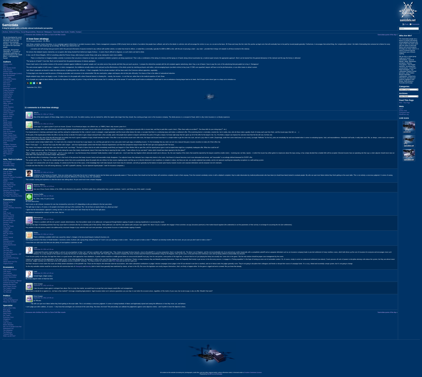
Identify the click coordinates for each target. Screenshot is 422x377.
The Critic (6, 248)
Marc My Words (8, 233)
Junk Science (7, 323)
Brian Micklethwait (9, 75)
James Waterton (8, 107)
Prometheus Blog (8, 165)
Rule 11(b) (115, 261)
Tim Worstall (7, 256)
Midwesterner (7, 118)
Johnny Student (8, 113)
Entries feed (403, 110)
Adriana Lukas (7, 64)
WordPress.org (404, 114)
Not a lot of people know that (12, 326)
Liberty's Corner (8, 179)
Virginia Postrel (8, 263)
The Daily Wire (8, 250)
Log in (401, 109)
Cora (4, 211)
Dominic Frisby (8, 222)
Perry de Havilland (9, 131)
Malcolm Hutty (7, 116)
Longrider (6, 230)
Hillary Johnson (8, 103)
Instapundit (6, 228)
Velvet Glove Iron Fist (10, 261)
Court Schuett (7, 81)
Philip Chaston (7, 133)
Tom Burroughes (8, 148)
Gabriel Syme (7, 96)
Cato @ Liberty (8, 171)
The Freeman (7, 290)
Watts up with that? (9, 336)
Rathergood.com (8, 328)
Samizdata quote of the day (387, 35)
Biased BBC (7, 311)
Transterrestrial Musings (11, 258)
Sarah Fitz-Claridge (9, 139)
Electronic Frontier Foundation (12, 177)
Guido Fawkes (7, 298)
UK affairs (46, 41)
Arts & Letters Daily (9, 308)
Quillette (5, 239)
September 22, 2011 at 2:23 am (44, 124)
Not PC (5, 235)
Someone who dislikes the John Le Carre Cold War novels (45, 35)
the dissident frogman (10, 146)
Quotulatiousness (8, 241)
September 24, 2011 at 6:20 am (44, 273)
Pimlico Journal (8, 186)
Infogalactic (7, 319)
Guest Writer (7, 98)
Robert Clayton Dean (9, 135)
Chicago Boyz (7, 206)
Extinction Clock (8, 317)
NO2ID (5, 181)
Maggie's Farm (8, 232)
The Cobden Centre (9, 288)
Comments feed (404, 112)
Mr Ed (5, 120)
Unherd (5, 260)
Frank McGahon (8, 92)
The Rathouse (7, 332)
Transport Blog (8, 334)
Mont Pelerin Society (9, 286)
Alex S (5, 66)
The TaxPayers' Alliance (10, 194)
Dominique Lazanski (9, 88)
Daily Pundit (7, 213)
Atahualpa (219, 374)
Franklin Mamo (8, 94)
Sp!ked (5, 247)
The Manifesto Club (9, 192)
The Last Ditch (8, 252)
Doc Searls (6, 315)
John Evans (7, 109)
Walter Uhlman (8, 152)
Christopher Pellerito (9, 79)
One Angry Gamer (9, 164)
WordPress (210, 374)
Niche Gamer (7, 162)
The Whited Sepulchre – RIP (12, 254)
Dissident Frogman (9, 220)
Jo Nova (5, 321)
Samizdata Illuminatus (10, 137)
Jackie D (6, 105)
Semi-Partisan (7, 243)
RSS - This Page (404, 103)
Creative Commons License (253, 372)
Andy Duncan (7, 70)
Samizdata (10, 25)
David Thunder (7, 175)
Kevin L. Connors (8, 114)
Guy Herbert (7, 101)
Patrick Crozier (8, 127)
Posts (406, 24)
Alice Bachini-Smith (9, 68)
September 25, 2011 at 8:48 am (44, 298)
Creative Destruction (9, 277)
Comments (415, 24)
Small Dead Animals (9, 245)
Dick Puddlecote (8, 218)
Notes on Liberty (8, 183)
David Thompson (8, 217)
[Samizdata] (211, 11)
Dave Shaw (6, 85)
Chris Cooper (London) (34, 41)
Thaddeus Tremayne (9, 144)
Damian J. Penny (8, 215)
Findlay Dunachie (8, 90)
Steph (5, 142)
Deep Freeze (7, 313)
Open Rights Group (9, 185)
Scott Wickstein (8, 141)
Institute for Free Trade (10, 282)
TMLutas (37, 171)
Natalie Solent (7, 122)
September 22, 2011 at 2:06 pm (44, 196)
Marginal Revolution (9, 284)
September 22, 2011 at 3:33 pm (44, 219)
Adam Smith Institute (10, 269)
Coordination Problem (10, 275)
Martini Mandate (8, 325)
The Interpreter (8, 330)
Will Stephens (7, 154)
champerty (79, 266)
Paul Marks (6, 129)
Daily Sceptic (7, 173)
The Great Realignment (10, 300)
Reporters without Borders (11, 190)
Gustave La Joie (8, 99)
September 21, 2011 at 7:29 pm (44, 114)
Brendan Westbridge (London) (12, 73)
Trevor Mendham (8, 150)
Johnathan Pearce (9, 111)
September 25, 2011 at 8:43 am (44, 285)
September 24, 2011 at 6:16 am (44, 249)
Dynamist (6, 224)
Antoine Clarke (8, 71)
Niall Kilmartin (7, 126)
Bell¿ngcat (6, 310)
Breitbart (6, 204)
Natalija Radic (7, 124)
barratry (88, 266)
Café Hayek (7, 271)
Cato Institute (7, 273)
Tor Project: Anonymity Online (12, 196)
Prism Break (7, 188)
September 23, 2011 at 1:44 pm (44, 234)
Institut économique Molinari (12, 281)
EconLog (6, 279)
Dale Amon (6, 83)
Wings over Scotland (9, 302)
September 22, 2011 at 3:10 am (44, 172)
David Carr (6, 86)
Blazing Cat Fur (8, 202)
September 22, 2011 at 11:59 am (44, 186)
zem (4, 156)
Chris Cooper (7, 77)
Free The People (8, 226)
